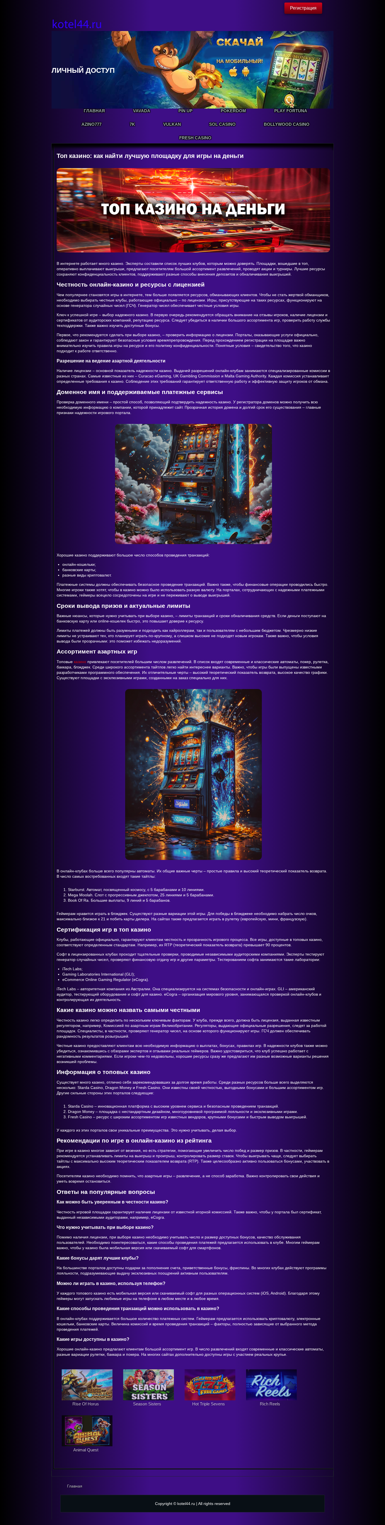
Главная (74, 1486)
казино (80, 661)
